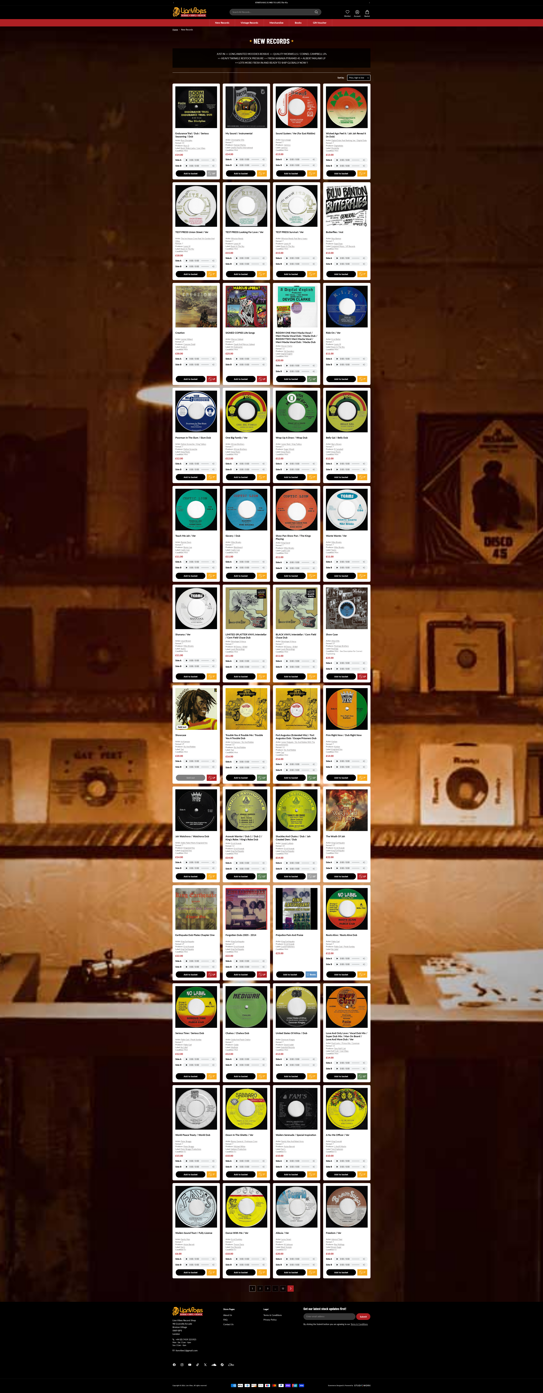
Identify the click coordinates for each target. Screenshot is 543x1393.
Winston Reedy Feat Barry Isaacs (294, 238)
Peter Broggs (186, 1141)
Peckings (334, 648)
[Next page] (290, 1288)
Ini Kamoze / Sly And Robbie (242, 742)
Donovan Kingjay (288, 1039)
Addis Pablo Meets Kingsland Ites (194, 843)
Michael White (239, 1146)
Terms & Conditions (272, 1315)
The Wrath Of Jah (335, 836)
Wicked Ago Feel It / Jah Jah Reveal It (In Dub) (346, 135)
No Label (334, 949)
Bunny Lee (188, 547)
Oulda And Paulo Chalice (240, 1039)
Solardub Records (288, 1047)
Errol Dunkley (236, 1239)
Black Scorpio (286, 1247)
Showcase (180, 735)
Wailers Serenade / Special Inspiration (296, 1134)
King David (285, 543)
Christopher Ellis (237, 140)
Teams (333, 550)
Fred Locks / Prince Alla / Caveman (345, 1043)
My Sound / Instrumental (239, 133)
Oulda (236, 1045)
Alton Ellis (335, 641)
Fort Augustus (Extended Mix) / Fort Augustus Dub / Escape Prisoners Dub (296, 737)
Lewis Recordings (238, 649)
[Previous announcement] (173, 2)
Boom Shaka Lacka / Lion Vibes (193, 148)
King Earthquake (237, 851)
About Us (227, 1315)
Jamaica (304, 1365)
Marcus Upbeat (237, 339)
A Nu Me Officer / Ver (337, 1134)
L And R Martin (340, 1146)
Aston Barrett (289, 1146)
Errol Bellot (336, 339)
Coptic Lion (185, 550)
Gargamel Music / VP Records (343, 246)
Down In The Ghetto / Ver (239, 1134)
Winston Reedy (237, 238)
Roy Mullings (339, 1244)
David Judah (289, 1045)
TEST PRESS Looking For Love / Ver (244, 232)
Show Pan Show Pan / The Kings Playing (293, 537)
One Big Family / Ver (236, 437)
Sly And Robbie (190, 746)
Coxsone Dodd (189, 344)
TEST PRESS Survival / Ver (290, 232)
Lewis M (187, 246)
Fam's (283, 1149)
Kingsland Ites (336, 749)
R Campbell (338, 449)
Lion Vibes (189, 1385)
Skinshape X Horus (238, 641)
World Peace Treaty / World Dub (192, 1134)
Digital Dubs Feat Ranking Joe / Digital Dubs (349, 140)
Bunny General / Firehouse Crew (244, 1141)
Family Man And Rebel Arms (292, 1141)
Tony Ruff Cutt (340, 1048)
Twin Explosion (337, 1149)
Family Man (185, 1239)
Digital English (286, 354)
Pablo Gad (335, 941)
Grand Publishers (288, 946)
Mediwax (234, 1047)
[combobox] (275, 12)
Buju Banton (336, 238)
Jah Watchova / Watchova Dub (192, 836)
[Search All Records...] (316, 12)
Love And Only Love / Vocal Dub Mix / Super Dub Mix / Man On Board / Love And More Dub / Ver (346, 1036)
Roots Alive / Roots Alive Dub (341, 935)
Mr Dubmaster (237, 347)
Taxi (182, 749)
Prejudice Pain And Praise (289, 935)
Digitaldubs (338, 145)
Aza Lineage (286, 140)
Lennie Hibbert (187, 339)
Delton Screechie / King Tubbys (193, 444)
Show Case (332, 634)
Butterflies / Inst (334, 232)
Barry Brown (336, 444)
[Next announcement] (369, 2)
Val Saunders (289, 351)
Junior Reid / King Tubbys (291, 444)
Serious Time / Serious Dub (189, 1033)
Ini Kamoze (185, 741)
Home (175, 29)
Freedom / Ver (333, 1232)
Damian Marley (240, 145)
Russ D (186, 145)
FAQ (225, 1319)
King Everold (336, 1141)
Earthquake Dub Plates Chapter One (195, 935)
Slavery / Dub (233, 535)
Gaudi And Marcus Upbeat (244, 344)
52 (283, 1288)
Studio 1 (184, 347)
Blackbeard (238, 547)
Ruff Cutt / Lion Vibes (340, 1051)
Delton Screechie (190, 449)
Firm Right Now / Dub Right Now (344, 735)
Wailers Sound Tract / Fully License (193, 1232)
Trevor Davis (239, 1244)
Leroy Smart (286, 1239)
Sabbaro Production (238, 1149)
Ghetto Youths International (242, 147)
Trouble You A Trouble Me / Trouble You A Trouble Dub (244, 737)
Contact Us (228, 1324)
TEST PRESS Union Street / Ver (191, 232)
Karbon (334, 741)
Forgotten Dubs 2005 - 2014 (241, 935)
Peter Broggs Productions (191, 1149)
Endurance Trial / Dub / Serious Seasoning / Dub (192, 135)
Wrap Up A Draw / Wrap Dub (291, 437)
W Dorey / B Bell (240, 646)
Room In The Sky (187, 249)
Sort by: (341, 77)
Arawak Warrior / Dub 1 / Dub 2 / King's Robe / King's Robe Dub (244, 838)
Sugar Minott (289, 449)
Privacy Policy (270, 1319)
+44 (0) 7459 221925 (186, 1339)
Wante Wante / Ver (336, 535)
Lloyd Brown (186, 641)
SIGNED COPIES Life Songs (240, 332)
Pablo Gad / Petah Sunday (344, 946)
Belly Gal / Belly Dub (337, 437)
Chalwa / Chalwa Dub (237, 1033)
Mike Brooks (236, 542)
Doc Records (236, 1247)
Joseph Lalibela (287, 843)
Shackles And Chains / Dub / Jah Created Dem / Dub (293, 838)
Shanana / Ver (182, 634)
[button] (222, 22)
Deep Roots (185, 452)
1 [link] (252, 1288)
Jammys (287, 145)
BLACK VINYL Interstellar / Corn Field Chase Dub (296, 636)
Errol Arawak (236, 843)
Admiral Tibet (336, 1239)
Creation (180, 332)
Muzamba (335, 148)
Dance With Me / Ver (237, 1232)
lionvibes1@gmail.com (187, 1350)
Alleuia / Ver (282, 1232)
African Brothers (237, 444)
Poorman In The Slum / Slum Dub (193, 437)
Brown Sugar (336, 1247)
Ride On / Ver (333, 332)
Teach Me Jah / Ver (185, 535)
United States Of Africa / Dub (291, 1033)
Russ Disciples (186, 140)
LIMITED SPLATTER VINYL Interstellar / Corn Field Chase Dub (246, 636)
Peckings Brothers (341, 646)
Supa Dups (338, 244)
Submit (363, 1316)
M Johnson (288, 1244)
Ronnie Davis (186, 542)
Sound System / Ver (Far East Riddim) (295, 133)
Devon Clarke (286, 346)
